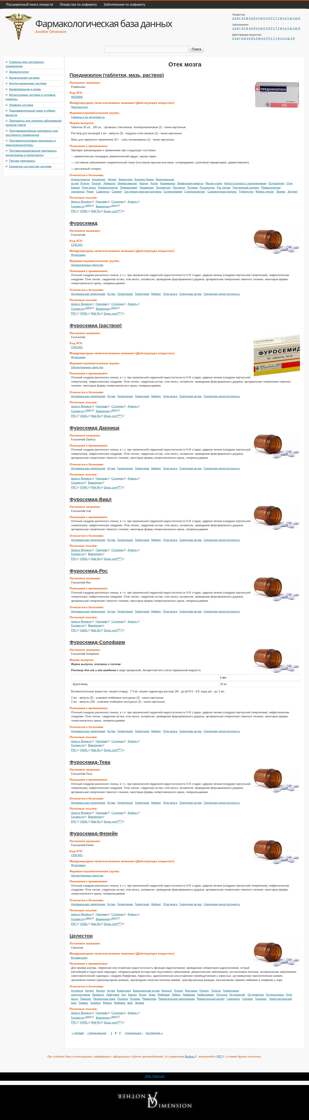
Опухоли (221, 994)
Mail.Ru (95, 211)
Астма (111, 294)
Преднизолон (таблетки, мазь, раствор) (117, 75)
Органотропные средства (87, 265)
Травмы (83, 1002)
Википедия (103, 206)
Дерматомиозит (127, 183)
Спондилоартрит (194, 191)
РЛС (74, 211)
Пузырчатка (207, 187)
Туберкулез (246, 191)
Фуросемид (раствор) (96, 325)
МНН (89, 205)
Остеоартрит (276, 183)
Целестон (81, 936)
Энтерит (292, 191)
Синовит (117, 191)
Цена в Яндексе (81, 201)
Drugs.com (113, 211)
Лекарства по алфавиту (78, 4)
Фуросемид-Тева (90, 762)
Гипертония (142, 294)
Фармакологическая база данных (103, 23)
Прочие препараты (22, 160)
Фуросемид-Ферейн (94, 833)
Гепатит (96, 183)
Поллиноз (179, 187)
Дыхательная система (24, 77)
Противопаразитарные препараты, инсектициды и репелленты (31, 152)
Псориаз (192, 187)
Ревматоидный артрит (211, 998)
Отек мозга (89, 187)
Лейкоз (176, 994)
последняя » (154, 1033)
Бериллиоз (126, 179)
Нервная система (21, 105)
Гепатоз (216, 990)
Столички (117, 201)
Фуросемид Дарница (94, 428)
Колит (154, 183)
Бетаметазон (79, 957)
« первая (78, 1033)
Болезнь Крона (144, 179)
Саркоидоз (103, 191)
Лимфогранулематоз (190, 183)
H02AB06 (77, 97)
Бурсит (85, 183)
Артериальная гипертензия (88, 294)
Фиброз (107, 1002)
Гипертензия (125, 294)
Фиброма (119, 1002)
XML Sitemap (155, 1076)
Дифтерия (112, 994)
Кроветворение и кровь (25, 89)
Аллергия (77, 990)
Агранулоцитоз (80, 179)
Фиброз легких (264, 191)
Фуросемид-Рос (89, 571)
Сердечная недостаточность (222, 294)
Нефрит (156, 294)
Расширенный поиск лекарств (29, 4)
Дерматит (109, 183)
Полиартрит (163, 187)
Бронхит (167, 990)
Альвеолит (99, 179)
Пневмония (147, 187)
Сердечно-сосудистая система (30, 166)
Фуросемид (84, 223)
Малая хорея (214, 183)
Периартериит (129, 187)
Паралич (85, 998)
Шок (130, 1002)
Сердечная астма (190, 294)
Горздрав (101, 201)
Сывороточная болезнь (222, 191)
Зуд (123, 994)
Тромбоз (95, 1002)
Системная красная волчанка (142, 191)
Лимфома (189, 994)
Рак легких (224, 187)
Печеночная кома (104, 998)
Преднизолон (79, 107)
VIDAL (84, 211)
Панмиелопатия (108, 187)
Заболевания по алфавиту (124, 4)
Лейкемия (163, 994)
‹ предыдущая (96, 1033)
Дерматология (19, 71)
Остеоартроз (256, 994)
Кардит (143, 183)
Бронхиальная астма (146, 990)
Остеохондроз (275, 994)
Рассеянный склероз (246, 187)
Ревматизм (149, 998)
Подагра (122, 998)
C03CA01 (77, 244)
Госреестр (77, 206)
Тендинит (261, 998)
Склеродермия (173, 191)
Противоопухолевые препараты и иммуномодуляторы (30, 142)
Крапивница (167, 183)
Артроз (100, 990)
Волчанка (191, 990)
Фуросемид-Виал (91, 499)
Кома (152, 994)
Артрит (112, 179)
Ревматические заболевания (176, 998)
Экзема (280, 191)
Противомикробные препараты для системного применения (31, 132)
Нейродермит (205, 994)
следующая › (134, 1033)
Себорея (247, 998)
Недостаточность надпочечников (245, 183)
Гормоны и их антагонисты (88, 117)
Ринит (90, 191)
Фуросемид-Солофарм (97, 642)
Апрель (132, 201)
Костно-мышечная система (27, 83)
